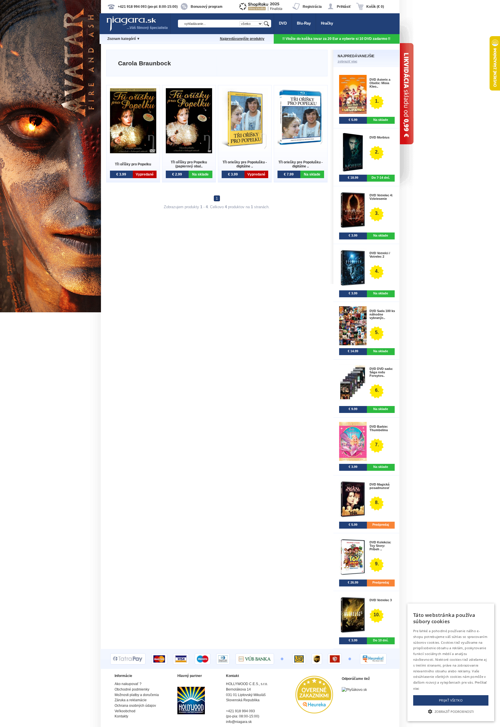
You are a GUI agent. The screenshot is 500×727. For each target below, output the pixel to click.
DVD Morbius (379, 137)
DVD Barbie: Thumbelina (379, 428)
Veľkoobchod (125, 711)
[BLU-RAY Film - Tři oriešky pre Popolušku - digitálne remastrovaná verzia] (300, 145)
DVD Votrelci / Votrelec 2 (380, 254)
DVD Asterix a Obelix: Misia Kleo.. (380, 83)
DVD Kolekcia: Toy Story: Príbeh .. (380, 545)
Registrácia (312, 7)
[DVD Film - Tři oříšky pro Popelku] (133, 152)
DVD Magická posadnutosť (379, 486)
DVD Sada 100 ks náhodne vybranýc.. (382, 314)
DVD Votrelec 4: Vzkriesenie (381, 196)
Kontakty (121, 716)
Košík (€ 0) (375, 7)
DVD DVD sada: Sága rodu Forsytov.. (381, 372)
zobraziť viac (347, 61)
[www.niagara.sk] (138, 31)
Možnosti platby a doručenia (137, 695)
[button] (450, 711)
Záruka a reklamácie (131, 700)
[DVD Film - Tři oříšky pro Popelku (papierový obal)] (189, 152)
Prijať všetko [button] (451, 700)
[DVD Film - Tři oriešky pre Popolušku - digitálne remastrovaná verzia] (245, 149)
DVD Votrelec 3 (381, 600)
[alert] (450, 662)
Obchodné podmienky (132, 689)
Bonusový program (207, 7)
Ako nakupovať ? (128, 684)
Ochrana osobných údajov (135, 706)
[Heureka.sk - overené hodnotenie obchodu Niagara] (314, 712)
